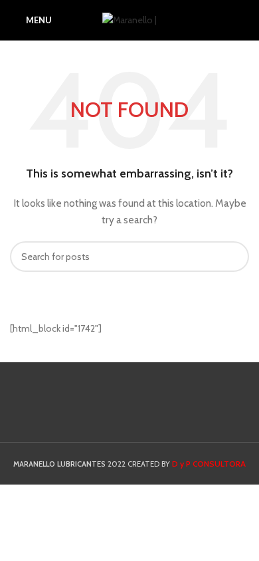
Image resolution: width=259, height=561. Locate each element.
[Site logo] (129, 19)
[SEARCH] (233, 256)
